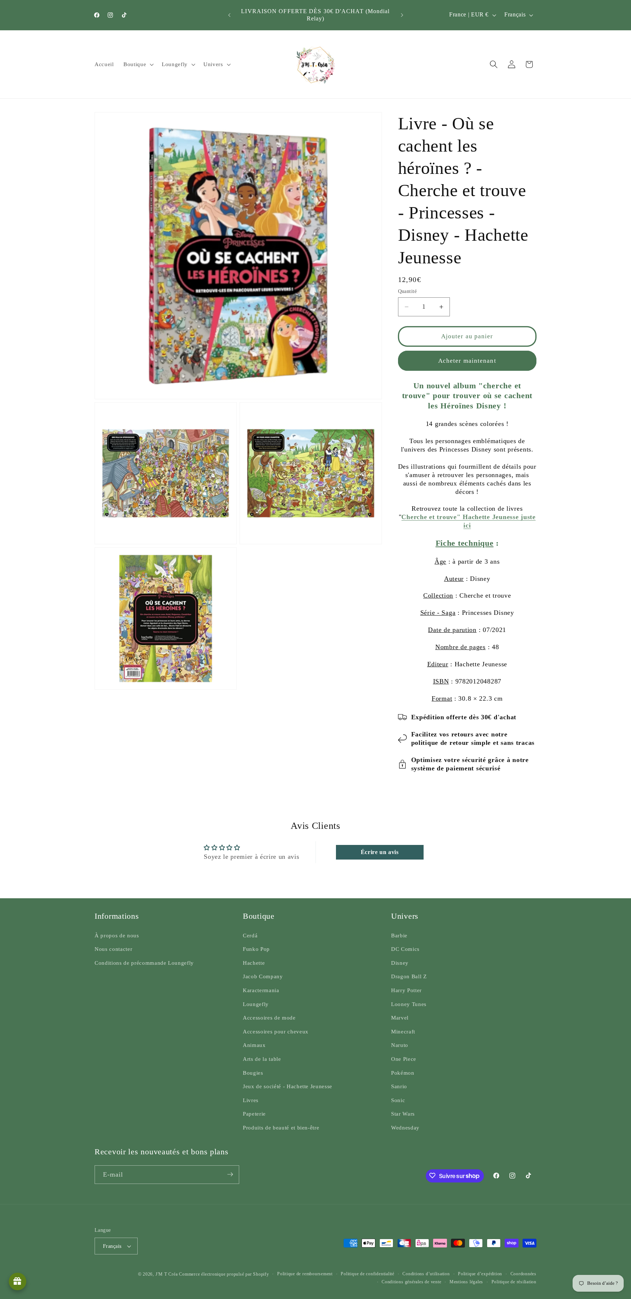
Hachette (254, 963)
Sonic (398, 1100)
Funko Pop (256, 949)
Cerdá (250, 935)
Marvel (400, 1018)
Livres (251, 1100)
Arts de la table (262, 1059)
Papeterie (254, 1114)
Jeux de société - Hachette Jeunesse (287, 1086)
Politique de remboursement (305, 1273)
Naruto (399, 1045)
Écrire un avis (380, 852)
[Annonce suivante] (402, 15)
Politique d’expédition (480, 1273)
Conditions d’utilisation (426, 1273)
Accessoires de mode (269, 1018)
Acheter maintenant (467, 360)
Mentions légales (466, 1281)
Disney (400, 963)
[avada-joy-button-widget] (17, 1281)
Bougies (253, 1073)
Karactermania (261, 990)
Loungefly (256, 1004)
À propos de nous (117, 935)
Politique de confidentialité (367, 1273)
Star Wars (403, 1114)
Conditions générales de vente (411, 1281)
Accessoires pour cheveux (276, 1031)
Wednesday (405, 1127)
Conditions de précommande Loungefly (144, 963)
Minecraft (403, 1031)
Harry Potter (406, 990)
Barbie (399, 935)
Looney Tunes (409, 1004)
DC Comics (405, 949)
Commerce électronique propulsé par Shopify (224, 1274)
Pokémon (402, 1073)
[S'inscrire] (230, 1174)
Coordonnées (523, 1273)
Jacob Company (263, 977)
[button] (138, 64)
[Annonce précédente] (229, 15)
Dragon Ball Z (409, 977)
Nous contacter (113, 949)
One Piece (403, 1059)
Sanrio (399, 1086)
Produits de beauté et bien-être (281, 1127)
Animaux (254, 1045)
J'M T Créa (167, 1274)
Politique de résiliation (514, 1281)
